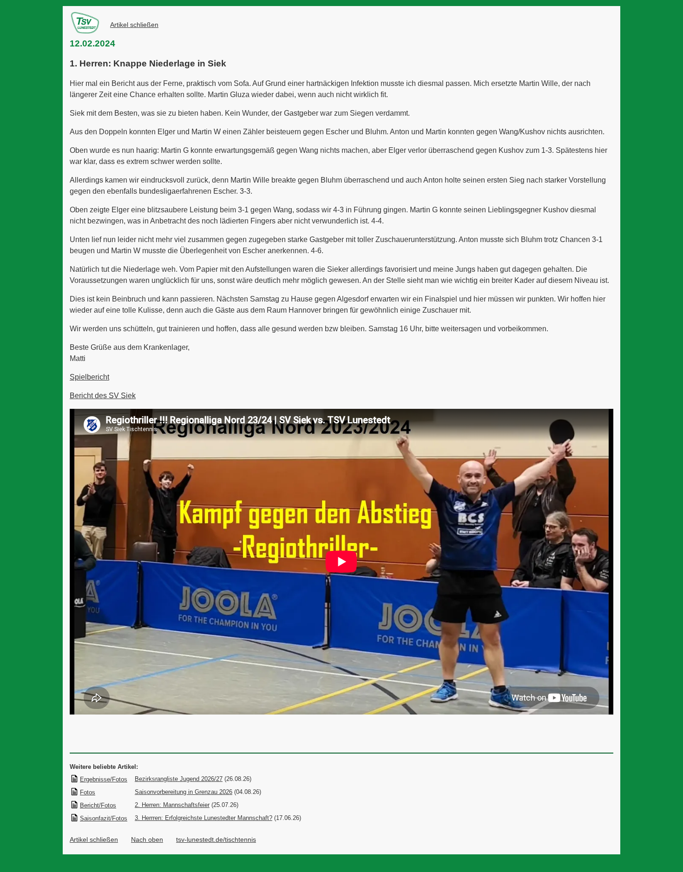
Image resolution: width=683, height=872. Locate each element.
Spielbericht (89, 377)
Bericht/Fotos (98, 805)
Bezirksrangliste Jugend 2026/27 (179, 778)
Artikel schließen (134, 24)
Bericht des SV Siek (103, 396)
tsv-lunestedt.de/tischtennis (216, 839)
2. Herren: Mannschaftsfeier (172, 804)
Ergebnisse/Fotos (103, 779)
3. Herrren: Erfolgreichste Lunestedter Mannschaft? (203, 817)
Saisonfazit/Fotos (103, 818)
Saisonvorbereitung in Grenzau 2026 (183, 791)
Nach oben (147, 839)
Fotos (87, 792)
